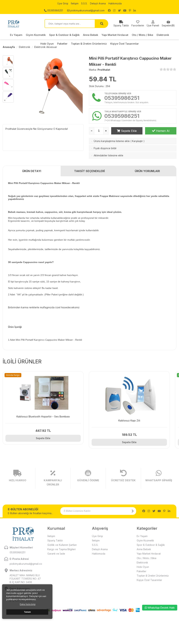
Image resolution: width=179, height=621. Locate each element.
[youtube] (124, 10)
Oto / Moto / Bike (142, 35)
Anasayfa (9, 46)
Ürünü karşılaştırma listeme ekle (112, 141)
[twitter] (119, 10)
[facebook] (109, 10)
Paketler (141, 571)
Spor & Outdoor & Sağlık (64, 35)
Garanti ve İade (56, 553)
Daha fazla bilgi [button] (27, 604)
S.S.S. (84, 3)
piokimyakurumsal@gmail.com (87, 10)
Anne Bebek (90, 35)
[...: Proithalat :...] (21, 23)
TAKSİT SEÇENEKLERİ (89, 171)
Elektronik (163, 35)
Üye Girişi (62, 3)
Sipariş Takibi (55, 540)
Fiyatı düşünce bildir (105, 148)
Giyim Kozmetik (36, 35)
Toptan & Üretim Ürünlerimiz (153, 575)
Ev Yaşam (16, 35)
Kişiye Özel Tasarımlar (149, 580)
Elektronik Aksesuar (45, 46)
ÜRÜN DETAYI (31, 171)
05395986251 (54, 10)
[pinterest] (130, 10)
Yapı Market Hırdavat (115, 35)
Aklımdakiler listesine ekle (108, 155)
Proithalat (104, 69)
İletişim (74, 3)
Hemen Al (162, 131)
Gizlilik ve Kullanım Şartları (62, 544)
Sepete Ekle (128, 131)
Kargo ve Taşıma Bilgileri (61, 549)
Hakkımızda (115, 3)
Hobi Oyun (143, 566)
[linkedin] (135, 10)
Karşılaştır (137, 141)
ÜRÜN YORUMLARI (147, 171)
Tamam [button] (27, 612)
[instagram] (114, 10)
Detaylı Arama (98, 3)
